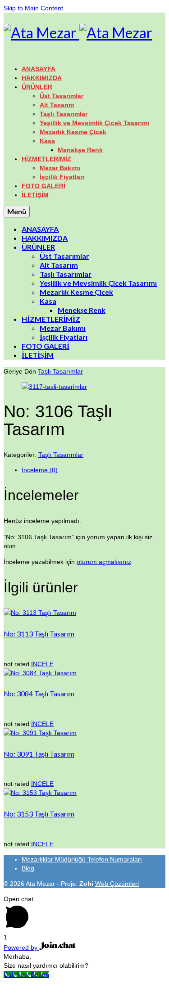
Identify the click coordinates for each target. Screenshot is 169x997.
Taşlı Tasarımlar (60, 371)
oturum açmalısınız (104, 561)
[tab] (93, 469)
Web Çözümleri (117, 883)
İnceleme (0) (40, 470)
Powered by (21, 947)
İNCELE (42, 664)
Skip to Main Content (33, 8)
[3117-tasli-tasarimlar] (54, 386)
